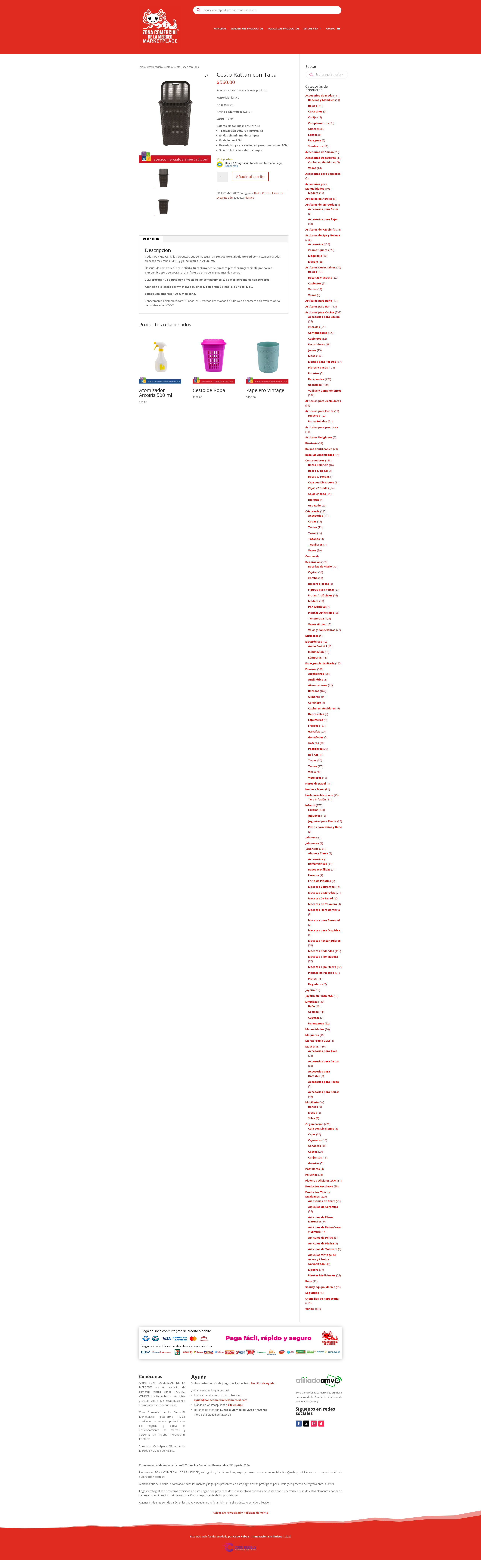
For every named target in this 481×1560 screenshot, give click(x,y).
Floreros (313, 875)
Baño (257, 193)
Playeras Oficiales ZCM (320, 1180)
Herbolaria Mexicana (319, 795)
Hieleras (313, 499)
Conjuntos (315, 1157)
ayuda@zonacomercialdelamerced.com (220, 1400)
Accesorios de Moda (319, 95)
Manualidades (314, 1029)
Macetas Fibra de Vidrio (324, 910)
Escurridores (316, 344)
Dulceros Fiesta (318, 584)
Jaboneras (312, 843)
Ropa (308, 1281)
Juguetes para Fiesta (322, 821)
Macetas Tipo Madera (323, 956)
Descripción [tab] (151, 238)
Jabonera (311, 837)
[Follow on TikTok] (321, 1424)
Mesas (312, 1112)
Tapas (312, 760)
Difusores (311, 636)
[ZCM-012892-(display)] (163, 179)
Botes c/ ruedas (319, 476)
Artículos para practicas (321, 427)
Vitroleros (314, 777)
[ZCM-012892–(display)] (163, 205)
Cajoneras (315, 1140)
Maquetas (312, 1035)
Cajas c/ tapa (317, 494)
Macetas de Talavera (322, 904)
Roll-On (313, 754)
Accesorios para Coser (323, 209)
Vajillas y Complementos (324, 390)
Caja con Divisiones (321, 482)
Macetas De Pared (320, 898)
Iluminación (316, 652)
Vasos (312, 168)
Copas (312, 521)
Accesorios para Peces (323, 1082)
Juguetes (314, 815)
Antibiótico (315, 679)
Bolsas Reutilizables (318, 449)
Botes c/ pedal (318, 471)
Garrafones (316, 737)
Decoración (313, 562)
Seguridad (312, 1293)
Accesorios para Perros (324, 1092)
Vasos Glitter (317, 624)
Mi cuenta (310, 28)
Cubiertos (314, 283)
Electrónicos (313, 641)
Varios (312, 289)
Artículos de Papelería (320, 229)
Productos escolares (319, 1186)
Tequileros (315, 544)
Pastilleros (315, 749)
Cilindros (314, 697)
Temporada (316, 618)
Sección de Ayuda (263, 1383)
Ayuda (330, 28)
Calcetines (315, 111)
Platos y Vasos (318, 367)
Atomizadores (317, 685)
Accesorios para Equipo (324, 317)
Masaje (313, 261)
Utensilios (315, 385)
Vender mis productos (247, 28)
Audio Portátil (317, 646)
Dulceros (314, 415)
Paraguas (314, 140)
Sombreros (315, 146)
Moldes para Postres (322, 361)
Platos (312, 978)
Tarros (312, 527)
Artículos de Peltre (321, 1237)
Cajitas (313, 572)
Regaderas (315, 984)
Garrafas (314, 731)
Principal (219, 28)
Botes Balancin (318, 465)
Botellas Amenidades (319, 455)
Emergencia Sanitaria (319, 663)
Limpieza (277, 193)
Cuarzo (310, 556)
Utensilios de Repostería (322, 1298)
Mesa (311, 356)
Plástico (249, 197)
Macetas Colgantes (321, 887)
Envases (310, 669)
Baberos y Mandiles (321, 100)
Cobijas (313, 117)
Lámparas (315, 657)
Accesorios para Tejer (323, 219)
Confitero (314, 702)
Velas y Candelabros (321, 630)
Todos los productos (283, 28)
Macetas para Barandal (324, 920)
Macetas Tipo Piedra (322, 967)
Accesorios (315, 244)
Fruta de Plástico (319, 881)
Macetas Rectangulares (324, 940)
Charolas (314, 327)
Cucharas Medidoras (322, 162)
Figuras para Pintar (321, 589)
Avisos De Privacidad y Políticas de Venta (240, 1512)
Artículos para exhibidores (323, 401)
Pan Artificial (317, 607)
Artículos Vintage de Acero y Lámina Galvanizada (322, 1259)
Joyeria (310, 990)
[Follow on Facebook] (299, 1424)
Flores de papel (315, 783)
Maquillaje (315, 256)
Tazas (312, 533)
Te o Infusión (317, 799)
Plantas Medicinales (321, 1275)
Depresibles (316, 714)
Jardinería (311, 849)
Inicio (142, 67)
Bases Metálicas (319, 869)
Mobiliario (312, 1102)
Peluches (311, 1174)
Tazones (314, 539)
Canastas (314, 1146)
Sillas (311, 1118)
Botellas (313, 691)
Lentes (313, 134)
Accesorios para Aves (322, 1051)
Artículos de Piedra (321, 1243)
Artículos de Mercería (319, 204)
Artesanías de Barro (321, 1201)
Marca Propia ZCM (317, 1040)
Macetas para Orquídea (324, 930)
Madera (313, 193)
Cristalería (312, 511)
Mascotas (312, 1046)
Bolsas (312, 106)
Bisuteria (311, 443)
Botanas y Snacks (320, 277)
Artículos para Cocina (319, 312)
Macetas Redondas (321, 951)
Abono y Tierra (318, 853)
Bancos (313, 1107)
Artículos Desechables (320, 267)
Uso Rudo (314, 505)
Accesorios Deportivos (320, 158)
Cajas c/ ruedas (318, 488)
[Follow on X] (306, 1424)
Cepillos (313, 1012)
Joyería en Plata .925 (319, 996)
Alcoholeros (316, 673)
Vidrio (312, 772)
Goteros (313, 743)
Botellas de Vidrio (320, 566)
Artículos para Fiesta (319, 411)
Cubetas (313, 1017)
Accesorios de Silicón (319, 152)
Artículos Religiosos (318, 437)
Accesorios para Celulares (322, 174)
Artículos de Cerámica (323, 1207)
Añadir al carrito (250, 176)
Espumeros (315, 720)
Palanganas (316, 1023)
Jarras (312, 350)
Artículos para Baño (318, 300)
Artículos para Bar (317, 306)
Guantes (314, 129)
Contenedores (317, 333)
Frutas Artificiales (320, 595)
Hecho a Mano (314, 789)
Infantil (310, 805)
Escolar (313, 810)
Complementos (318, 123)
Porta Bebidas (317, 421)
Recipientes (316, 379)
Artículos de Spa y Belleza (322, 235)
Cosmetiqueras (318, 250)
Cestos (168, 67)
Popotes (313, 373)
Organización (154, 67)
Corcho (313, 578)
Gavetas (313, 1163)
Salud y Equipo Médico (320, 1287)
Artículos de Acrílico (318, 198)
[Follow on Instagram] (314, 1424)
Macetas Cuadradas (321, 892)
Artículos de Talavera (322, 1249)
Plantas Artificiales (321, 612)
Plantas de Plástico (321, 972)
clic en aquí (236, 1405)
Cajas (311, 1134)
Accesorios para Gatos (323, 1061)
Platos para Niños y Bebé (325, 827)
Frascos (313, 725)
